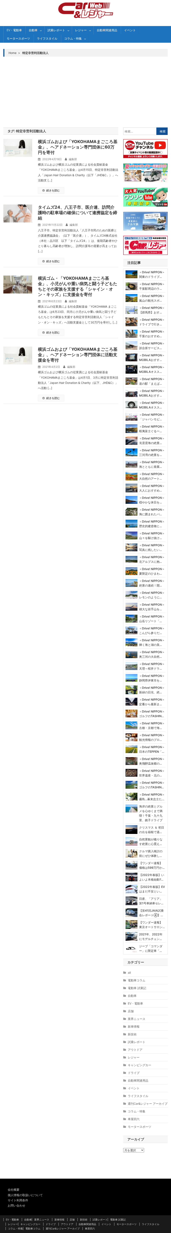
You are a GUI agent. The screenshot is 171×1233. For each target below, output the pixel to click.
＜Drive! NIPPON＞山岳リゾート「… (152, 619)
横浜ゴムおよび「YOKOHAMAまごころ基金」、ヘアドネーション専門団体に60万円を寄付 (77, 147)
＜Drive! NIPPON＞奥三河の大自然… (152, 654)
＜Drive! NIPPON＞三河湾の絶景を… (152, 452)
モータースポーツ (18, 38)
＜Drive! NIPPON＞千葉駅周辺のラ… (152, 286)
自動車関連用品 (107, 30)
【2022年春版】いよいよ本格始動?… (151, 877)
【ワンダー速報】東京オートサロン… (152, 925)
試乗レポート (56, 30)
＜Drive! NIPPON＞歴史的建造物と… (152, 524)
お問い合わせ (16, 1205)
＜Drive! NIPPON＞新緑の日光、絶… (152, 690)
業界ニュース (136, 1019)
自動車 (33, 30)
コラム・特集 (73, 38)
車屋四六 (134, 1119)
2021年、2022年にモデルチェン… (150, 936)
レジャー (81, 30)
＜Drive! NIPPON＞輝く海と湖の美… (152, 642)
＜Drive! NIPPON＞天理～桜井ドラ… (152, 666)
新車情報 (134, 1026)
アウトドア (135, 1049)
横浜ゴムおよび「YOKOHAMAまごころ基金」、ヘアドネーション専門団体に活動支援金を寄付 (77, 355)
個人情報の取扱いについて (25, 1195)
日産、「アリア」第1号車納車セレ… (151, 901)
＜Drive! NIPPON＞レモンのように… (152, 595)
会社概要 (13, 1189)
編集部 (73, 159)
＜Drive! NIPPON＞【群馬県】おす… (152, 310)
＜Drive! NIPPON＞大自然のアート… (152, 476)
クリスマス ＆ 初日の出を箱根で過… (151, 830)
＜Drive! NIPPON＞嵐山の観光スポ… (152, 298)
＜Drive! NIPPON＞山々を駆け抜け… (152, 536)
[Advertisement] (86, 92)
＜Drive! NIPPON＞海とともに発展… (152, 464)
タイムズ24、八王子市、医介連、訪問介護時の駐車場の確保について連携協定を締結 (77, 213)
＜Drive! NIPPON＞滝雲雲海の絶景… (152, 441)
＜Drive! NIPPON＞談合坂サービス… (152, 346)
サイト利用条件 (18, 1200)
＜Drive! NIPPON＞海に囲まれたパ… (152, 512)
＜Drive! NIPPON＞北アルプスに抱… (152, 559)
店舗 (131, 1011)
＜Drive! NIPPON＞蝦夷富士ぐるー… (152, 429)
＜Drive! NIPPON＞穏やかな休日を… (152, 500)
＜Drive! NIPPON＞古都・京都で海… (152, 725)
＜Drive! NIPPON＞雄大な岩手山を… (152, 607)
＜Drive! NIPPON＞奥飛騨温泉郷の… (152, 761)
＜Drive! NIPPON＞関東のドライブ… (152, 274)
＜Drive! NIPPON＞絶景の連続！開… (152, 583)
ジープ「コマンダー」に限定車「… (150, 948)
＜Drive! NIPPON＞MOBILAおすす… (152, 357)
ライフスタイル (47, 38)
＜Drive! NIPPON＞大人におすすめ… (152, 488)
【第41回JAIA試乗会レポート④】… (151, 913)
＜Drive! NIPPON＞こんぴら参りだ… (152, 630)
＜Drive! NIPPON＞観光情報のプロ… (152, 737)
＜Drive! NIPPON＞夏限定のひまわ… (152, 571)
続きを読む (53, 190)
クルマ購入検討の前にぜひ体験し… (150, 853)
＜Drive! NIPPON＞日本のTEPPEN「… (152, 749)
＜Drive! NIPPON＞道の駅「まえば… (152, 381)
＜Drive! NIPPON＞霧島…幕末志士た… (152, 797)
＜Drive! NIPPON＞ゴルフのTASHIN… (152, 714)
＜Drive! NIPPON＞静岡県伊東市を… (152, 678)
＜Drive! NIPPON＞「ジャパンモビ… (152, 417)
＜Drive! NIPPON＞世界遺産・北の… (152, 773)
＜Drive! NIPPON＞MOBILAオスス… (152, 369)
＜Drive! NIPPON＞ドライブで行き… (152, 322)
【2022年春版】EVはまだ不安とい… (152, 889)
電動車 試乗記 (137, 988)
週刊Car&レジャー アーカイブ (147, 1103)
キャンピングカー (139, 1065)
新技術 (132, 1034)
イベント (130, 30)
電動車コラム (136, 980)
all (129, 972)
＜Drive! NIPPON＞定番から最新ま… (152, 702)
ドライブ (134, 1073)
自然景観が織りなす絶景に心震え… (150, 841)
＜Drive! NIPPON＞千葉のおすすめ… (152, 334)
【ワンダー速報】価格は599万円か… (152, 865)
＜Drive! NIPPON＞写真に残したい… (152, 547)
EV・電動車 (14, 30)
